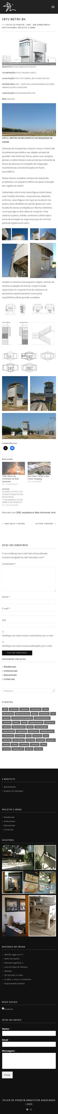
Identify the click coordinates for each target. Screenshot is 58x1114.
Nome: (6, 1028)
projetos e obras (26, 28)
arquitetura (28, 512)
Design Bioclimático (36, 722)
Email (6, 1040)
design (24, 722)
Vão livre (29, 749)
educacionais (50, 722)
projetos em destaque (13, 791)
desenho (16, 722)
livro (53, 512)
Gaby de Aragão (9, 731)
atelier (46, 709)
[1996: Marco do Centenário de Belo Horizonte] (13, 468)
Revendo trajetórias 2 (13, 963)
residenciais (24, 744)
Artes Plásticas (35, 709)
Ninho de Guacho (12, 958)
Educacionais (10, 675)
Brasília (34, 714)
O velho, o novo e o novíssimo (17, 979)
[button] (15, 234)
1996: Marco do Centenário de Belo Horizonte (10, 479)
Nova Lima (7, 740)
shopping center (18, 749)
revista (44, 744)
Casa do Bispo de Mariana (15, 967)
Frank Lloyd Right (41, 727)
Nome (6, 596)
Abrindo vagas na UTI (13, 954)
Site (4, 620)
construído (7, 722)
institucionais (9, 28)
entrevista (7, 727)
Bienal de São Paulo (22, 714)
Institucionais (10, 670)
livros (46, 736)
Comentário (9, 563)
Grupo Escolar (33, 731)
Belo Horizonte (42, 512)
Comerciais (9, 679)
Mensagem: (9, 1051)
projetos (6, 744)
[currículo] (15, 497)
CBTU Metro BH (14, 19)
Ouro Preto (30, 740)
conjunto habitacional (42, 718)
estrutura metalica (18, 727)
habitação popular (47, 731)
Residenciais (10, 666)
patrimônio (50, 740)
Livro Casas (37, 736)
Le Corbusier (20, 736)
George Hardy (21, 731)
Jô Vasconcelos (8, 736)
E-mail (6, 608)
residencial (34, 744)
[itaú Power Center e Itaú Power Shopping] (39, 468)
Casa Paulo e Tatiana (13, 524)
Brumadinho (44, 714)
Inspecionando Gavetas (14, 983)
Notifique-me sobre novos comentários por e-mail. (27, 635)
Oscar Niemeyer (19, 740)
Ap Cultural (13, 709)
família (30, 727)
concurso (6, 718)
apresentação (10, 787)
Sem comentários (41, 25)
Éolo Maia (38, 749)
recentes (14, 744)
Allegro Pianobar (46, 524)
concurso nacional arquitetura (22, 718)
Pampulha (40, 740)
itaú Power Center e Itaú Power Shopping (38, 477)
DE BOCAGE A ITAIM (13, 975)
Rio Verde (7, 749)
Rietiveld (8, 971)
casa (53, 714)
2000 (18, 512)
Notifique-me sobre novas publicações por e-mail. (27, 645)
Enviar (7, 1074)
